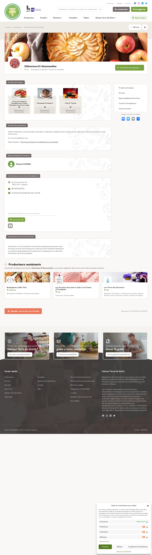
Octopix (136, 430)
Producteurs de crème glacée (64, 295)
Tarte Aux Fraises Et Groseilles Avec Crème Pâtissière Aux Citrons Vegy (19, 103)
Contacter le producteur (129, 68)
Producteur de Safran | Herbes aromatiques (129, 295)
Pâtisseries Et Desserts (45, 103)
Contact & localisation (127, 103)
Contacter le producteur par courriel (26, 193)
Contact (128, 3)
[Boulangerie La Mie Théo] (27, 277)
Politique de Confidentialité (124, 551)
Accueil (7, 27)
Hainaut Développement (12, 430)
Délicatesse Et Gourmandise (19, 111)
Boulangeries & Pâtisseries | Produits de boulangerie (47, 69)
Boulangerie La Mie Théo (17, 287)
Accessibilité (74, 401)
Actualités (73, 18)
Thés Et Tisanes (70, 103)
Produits (43, 18)
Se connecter (121, 9)
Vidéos (86, 18)
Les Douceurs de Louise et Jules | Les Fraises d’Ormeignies (73, 288)
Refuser (119, 547)
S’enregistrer (139, 9)
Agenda (119, 3)
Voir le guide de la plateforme (118, 354)
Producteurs (29, 18)
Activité (122, 93)
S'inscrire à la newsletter (67, 354)
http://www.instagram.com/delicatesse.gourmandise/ (39, 142)
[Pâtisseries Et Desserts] (45, 93)
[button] (148, 505)
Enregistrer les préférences (138, 547)
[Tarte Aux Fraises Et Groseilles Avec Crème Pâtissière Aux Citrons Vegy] (19, 93)
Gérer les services (104, 541)
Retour (135, 27)
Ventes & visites (125, 108)
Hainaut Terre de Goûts (105, 18)
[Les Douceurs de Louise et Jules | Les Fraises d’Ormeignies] (76, 277)
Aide (39, 389)
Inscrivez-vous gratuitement (20, 354)
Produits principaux (126, 88)
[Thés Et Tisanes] (70, 93)
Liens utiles (9, 397)
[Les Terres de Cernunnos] (124, 277)
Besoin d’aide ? (140, 18)
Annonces (110, 3)
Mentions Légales (76, 385)
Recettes (57, 18)
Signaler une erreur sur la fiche (24, 311)
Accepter (105, 547)
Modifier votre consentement (81, 397)
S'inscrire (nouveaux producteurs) (82, 381)
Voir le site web (17, 220)
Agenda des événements (47, 381)
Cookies (73, 393)
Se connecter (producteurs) (80, 377)
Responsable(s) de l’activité (129, 98)
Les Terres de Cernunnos (114, 287)
